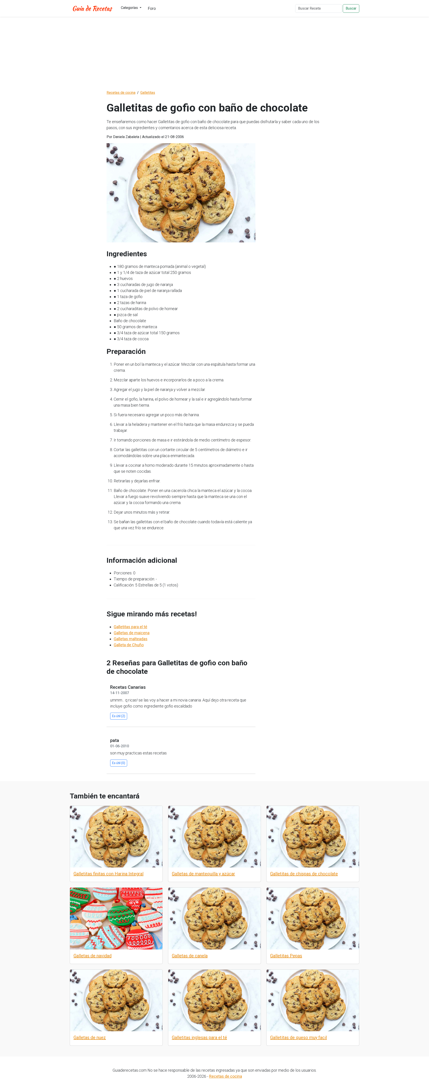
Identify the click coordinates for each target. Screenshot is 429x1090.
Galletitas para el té (130, 626)
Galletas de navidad (92, 955)
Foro (152, 8)
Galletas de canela (190, 955)
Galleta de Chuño (129, 645)
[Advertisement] (214, 53)
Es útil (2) (118, 716)
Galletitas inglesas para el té (199, 1037)
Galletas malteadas (130, 638)
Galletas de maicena (131, 632)
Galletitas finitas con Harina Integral (108, 873)
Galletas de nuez (90, 1037)
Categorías (130, 8)
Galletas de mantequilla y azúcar (203, 873)
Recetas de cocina (225, 1076)
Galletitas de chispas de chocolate (304, 873)
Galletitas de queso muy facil (298, 1037)
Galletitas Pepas (286, 955)
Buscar (351, 8)
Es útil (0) (118, 763)
